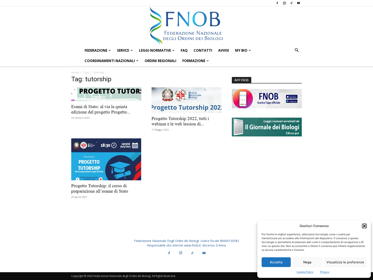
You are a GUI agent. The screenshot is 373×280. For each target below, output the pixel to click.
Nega (307, 262)
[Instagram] (284, 3)
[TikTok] (291, 3)
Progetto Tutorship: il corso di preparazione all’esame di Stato (99, 188)
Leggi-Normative (155, 50)
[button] (364, 226)
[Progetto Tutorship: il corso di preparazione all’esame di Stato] (106, 159)
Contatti (203, 50)
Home (75, 72)
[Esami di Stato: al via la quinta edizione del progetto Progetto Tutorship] (106, 94)
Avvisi (223, 50)
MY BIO (241, 50)
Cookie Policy (305, 272)
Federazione (96, 50)
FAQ (184, 50)
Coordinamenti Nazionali (110, 60)
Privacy (324, 272)
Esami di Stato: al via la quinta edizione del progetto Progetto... (100, 109)
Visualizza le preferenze (345, 262)
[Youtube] (298, 3)
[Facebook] (277, 3)
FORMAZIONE (193, 60)
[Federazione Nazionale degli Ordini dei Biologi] (186, 25)
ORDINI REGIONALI (160, 60)
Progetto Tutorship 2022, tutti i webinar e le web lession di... (180, 121)
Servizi (123, 50)
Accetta (276, 262)
